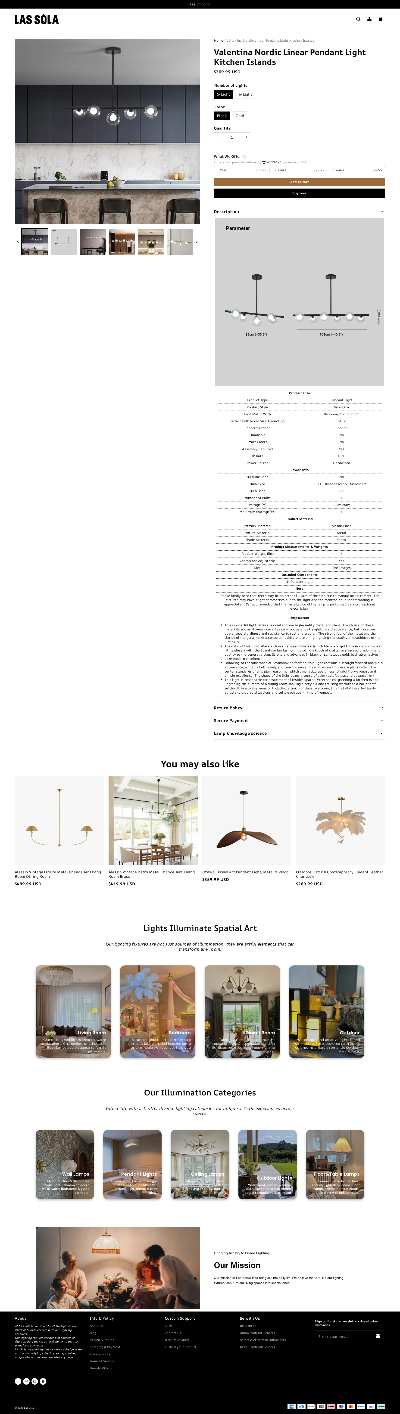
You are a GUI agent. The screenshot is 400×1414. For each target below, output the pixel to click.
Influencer (248, 1326)
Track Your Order (177, 1340)
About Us (96, 1326)
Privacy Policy (100, 1354)
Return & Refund (102, 1340)
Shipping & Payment (105, 1347)
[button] (358, 19)
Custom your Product (180, 1347)
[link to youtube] (43, 1383)
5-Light (223, 94)
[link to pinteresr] (26, 1383)
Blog (93, 1333)
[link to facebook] (18, 1383)
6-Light (245, 94)
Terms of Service (102, 1361)
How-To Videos (101, 1368)
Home (218, 40)
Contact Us (173, 1333)
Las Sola (29, 1407)
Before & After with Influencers (263, 1340)
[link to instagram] (34, 1383)
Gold (240, 115)
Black (222, 115)
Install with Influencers (257, 1347)
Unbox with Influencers (257, 1333)
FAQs (168, 1326)
